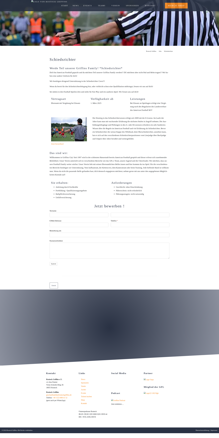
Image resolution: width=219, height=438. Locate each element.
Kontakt (150, 6)
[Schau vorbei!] (112, 379)
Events (87, 6)
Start (64, 6)
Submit (53, 264)
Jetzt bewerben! (57, 144)
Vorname (53, 211)
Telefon (114, 221)
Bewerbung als (55, 231)
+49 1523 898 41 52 (60, 398)
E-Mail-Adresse (55, 221)
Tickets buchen (86, 396)
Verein (115, 6)
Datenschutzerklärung (202, 430)
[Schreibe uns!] (118, 385)
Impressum (214, 430)
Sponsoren (132, 6)
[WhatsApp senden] (125, 385)
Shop (83, 400)
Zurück (54, 285)
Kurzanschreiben (56, 241)
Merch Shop (176, 5)
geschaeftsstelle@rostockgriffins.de (59, 395)
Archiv (83, 390)
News (76, 6)
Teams (101, 6)
